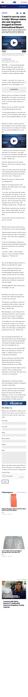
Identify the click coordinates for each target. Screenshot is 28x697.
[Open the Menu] (2, 2)
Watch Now (23, 2)
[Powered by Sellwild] (24, 579)
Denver (4, 13)
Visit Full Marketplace (21, 492)
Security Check (6, 472)
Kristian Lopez (7, 59)
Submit (5, 481)
